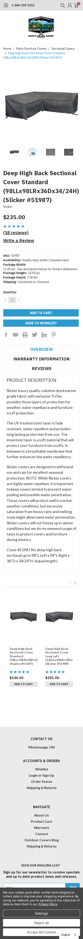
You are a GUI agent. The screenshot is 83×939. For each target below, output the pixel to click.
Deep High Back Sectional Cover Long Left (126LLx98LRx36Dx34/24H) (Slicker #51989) (59, 656)
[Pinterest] (53, 334)
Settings (41, 913)
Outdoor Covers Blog (41, 840)
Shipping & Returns (42, 788)
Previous (7, 106)
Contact (41, 834)
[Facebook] (6, 334)
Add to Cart (23, 684)
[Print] (25, 334)
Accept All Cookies (41, 932)
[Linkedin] (44, 334)
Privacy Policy (48, 904)
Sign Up (48, 775)
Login (33, 775)
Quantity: (10, 292)
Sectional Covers (63, 48)
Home (7, 48)
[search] (61, 5)
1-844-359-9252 (23, 5)
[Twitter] (34, 334)
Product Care (41, 821)
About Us (41, 815)
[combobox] (69, 935)
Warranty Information (41, 359)
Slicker (8, 207)
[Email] (15, 334)
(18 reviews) (16, 232)
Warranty (41, 827)
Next (75, 106)
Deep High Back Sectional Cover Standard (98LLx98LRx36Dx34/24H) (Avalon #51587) (24, 656)
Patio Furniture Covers (31, 48)
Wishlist (41, 769)
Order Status (41, 781)
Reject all (41, 922)
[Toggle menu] (6, 7)
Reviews (42, 368)
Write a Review (18, 240)
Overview (41, 349)
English (66, 934)
